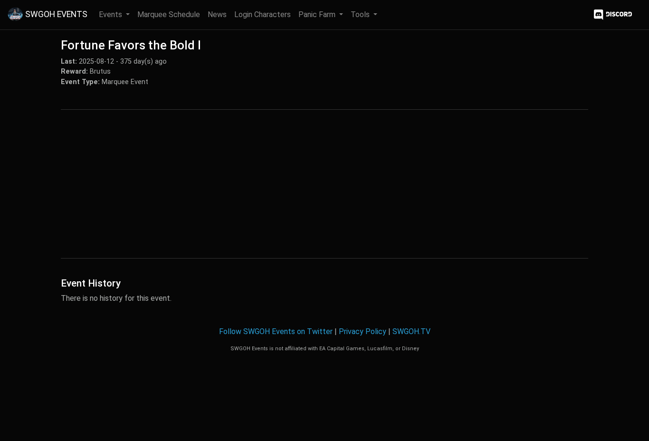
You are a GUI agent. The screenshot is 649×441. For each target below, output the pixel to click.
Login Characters (262, 14)
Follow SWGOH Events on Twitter (276, 331)
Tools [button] (361, 14)
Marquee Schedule (168, 14)
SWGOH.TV (411, 331)
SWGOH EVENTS (56, 14)
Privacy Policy (362, 331)
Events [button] (111, 14)
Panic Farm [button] (317, 14)
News (217, 14)
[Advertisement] (324, 183)
